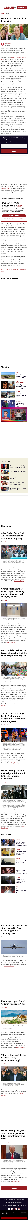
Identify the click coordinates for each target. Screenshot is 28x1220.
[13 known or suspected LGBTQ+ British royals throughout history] (5, 477)
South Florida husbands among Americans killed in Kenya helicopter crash (21, 378)
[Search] (15, 8)
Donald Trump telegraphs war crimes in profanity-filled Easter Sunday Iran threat (13, 1134)
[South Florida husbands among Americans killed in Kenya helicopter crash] (8, 375)
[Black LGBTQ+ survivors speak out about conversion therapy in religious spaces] (8, 880)
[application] (14, 414)
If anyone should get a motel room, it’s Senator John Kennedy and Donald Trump (21, 873)
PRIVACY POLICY (18, 1202)
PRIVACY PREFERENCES (7, 1205)
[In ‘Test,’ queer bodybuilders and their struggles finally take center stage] (8, 385)
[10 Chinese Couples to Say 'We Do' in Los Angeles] (5, 489)
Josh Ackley (4, 1063)
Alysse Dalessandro (6, 541)
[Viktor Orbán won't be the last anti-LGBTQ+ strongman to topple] (14, 1073)
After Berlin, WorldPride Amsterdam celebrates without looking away (13, 536)
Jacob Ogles (4, 782)
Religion (18, 877)
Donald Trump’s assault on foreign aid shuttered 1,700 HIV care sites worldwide (13, 774)
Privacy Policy (24, 1212)
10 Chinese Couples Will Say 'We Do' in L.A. (18, 489)
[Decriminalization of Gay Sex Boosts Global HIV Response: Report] (5, 483)
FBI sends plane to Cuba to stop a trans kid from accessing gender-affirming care (14, 929)
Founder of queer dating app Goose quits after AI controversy (21, 891)
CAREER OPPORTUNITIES (19, 1200)
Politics (18, 849)
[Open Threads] (15, 1209)
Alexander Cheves (5, 659)
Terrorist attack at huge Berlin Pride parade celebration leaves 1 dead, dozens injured (13, 717)
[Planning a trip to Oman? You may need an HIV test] (14, 1017)
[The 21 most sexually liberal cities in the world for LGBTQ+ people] (5, 472)
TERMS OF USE (16, 1205)
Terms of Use (6, 1213)
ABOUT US (11, 1200)
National (18, 391)
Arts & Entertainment (20, 382)
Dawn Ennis (4, 600)
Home (2, 13)
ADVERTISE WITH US (10, 1202)
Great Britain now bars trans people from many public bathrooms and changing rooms (12, 592)
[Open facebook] (9, 1209)
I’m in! (14, 151)
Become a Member (14, 215)
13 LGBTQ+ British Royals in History (18, 477)
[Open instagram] (19, 1209)
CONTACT (6, 1200)
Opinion (18, 858)
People (18, 886)
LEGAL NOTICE (23, 1205)
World (7, 13)
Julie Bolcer (8, 43)
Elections (18, 401)
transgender (6, 188)
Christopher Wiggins (6, 724)
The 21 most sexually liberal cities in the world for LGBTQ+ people (18, 473)
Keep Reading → (19, 581)
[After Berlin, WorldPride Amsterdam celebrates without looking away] (14, 551)
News (17, 372)
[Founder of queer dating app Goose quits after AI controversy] (8, 889)
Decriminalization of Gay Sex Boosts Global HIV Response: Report (17, 484)
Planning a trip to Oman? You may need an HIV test (13, 1002)
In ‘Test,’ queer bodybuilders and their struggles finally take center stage (21, 388)
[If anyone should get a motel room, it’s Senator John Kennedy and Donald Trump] (8, 870)
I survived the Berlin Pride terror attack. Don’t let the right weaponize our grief (14, 653)
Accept (14, 1217)
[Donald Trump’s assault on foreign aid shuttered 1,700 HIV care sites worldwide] (14, 792)
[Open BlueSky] (12, 1209)
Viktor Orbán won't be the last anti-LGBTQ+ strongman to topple (13, 1057)
